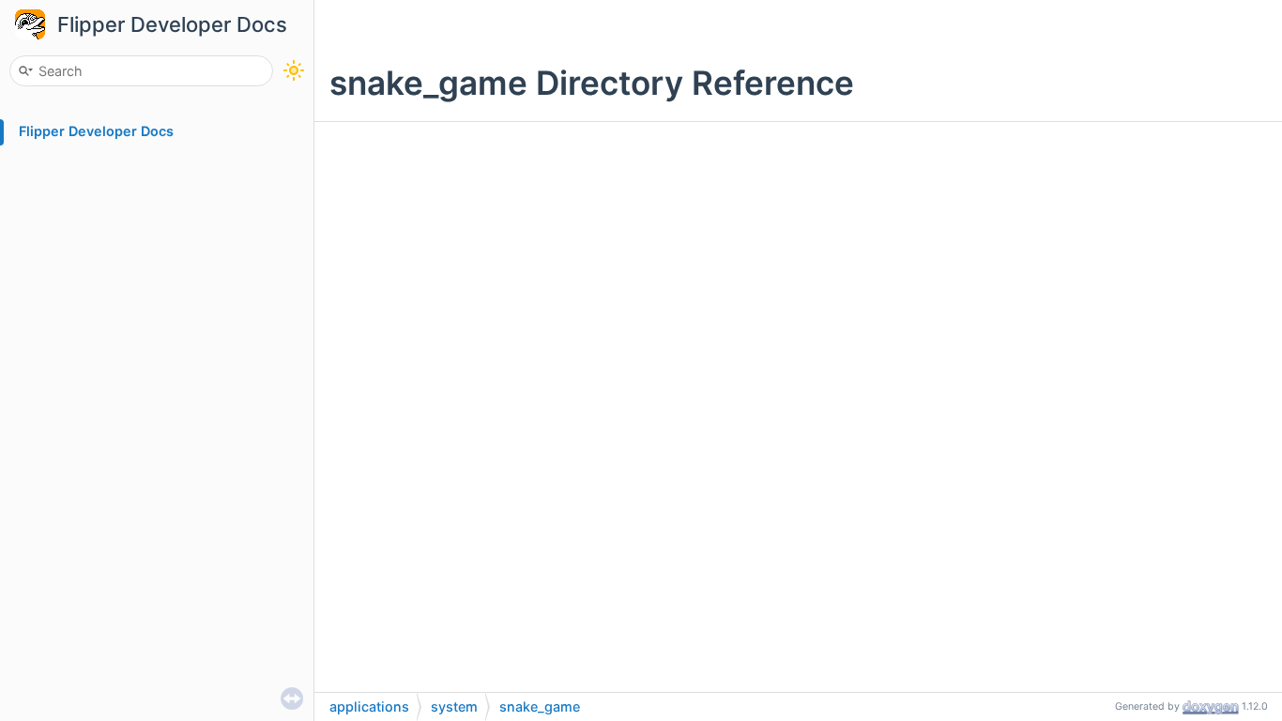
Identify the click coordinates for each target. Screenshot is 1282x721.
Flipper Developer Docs (172, 24)
